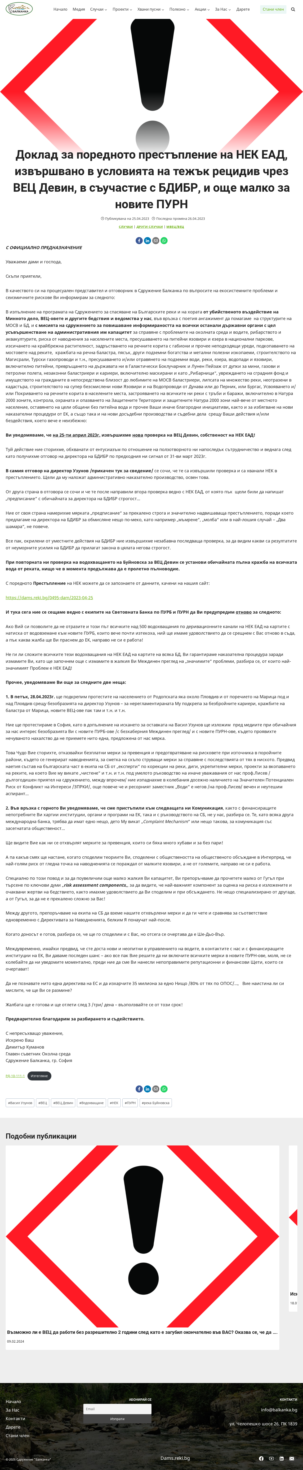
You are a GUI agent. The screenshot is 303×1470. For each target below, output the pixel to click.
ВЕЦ (42, 1103)
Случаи (126, 227)
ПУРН (130, 1103)
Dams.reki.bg (175, 1458)
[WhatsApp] (164, 240)
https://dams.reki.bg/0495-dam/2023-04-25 (49, 597)
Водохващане (91, 1103)
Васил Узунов (20, 1103)
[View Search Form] (293, 9)
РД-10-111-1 (15, 1076)
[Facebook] (139, 240)
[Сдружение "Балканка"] (21, 9)
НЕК (114, 1103)
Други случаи (150, 227)
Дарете (243, 9)
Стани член (273, 9)
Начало (60, 9)
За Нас (12, 1410)
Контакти (15, 1418)
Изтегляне (39, 1076)
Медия (79, 9)
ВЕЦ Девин (63, 1103)
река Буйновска (155, 1103)
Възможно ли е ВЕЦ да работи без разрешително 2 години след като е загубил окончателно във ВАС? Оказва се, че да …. (142, 1332)
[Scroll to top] (292, 1461)
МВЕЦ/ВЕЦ (175, 227)
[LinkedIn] (147, 240)
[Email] (155, 240)
